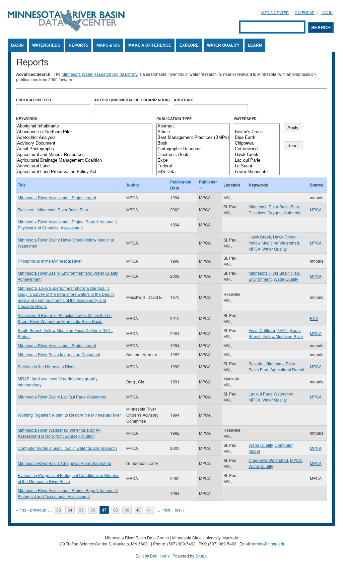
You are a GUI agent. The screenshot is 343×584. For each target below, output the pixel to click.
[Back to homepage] (66, 30)
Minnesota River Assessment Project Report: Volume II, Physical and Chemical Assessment (68, 224)
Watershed (245, 118)
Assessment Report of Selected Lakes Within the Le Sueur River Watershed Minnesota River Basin (65, 318)
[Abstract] (193, 126)
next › (167, 510)
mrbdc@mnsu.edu (268, 543)
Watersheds (46, 45)
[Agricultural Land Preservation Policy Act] (84, 172)
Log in (327, 12)
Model (254, 451)
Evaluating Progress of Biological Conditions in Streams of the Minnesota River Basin (68, 478)
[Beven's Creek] (256, 132)
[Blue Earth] (256, 138)
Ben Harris (159, 556)
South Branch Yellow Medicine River (276, 333)
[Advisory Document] (84, 143)
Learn (255, 45)
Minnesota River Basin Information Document (59, 354)
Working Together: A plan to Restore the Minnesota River (69, 415)
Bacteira (256, 363)
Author (132, 185)
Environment (260, 279)
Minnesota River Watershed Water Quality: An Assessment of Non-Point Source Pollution (59, 433)
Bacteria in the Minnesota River (46, 366)
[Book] (193, 143)
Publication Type (174, 118)
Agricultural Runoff (287, 369)
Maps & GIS (108, 45)
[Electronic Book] (193, 155)
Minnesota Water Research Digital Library (100, 74)
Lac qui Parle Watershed (271, 393)
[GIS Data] (193, 172)
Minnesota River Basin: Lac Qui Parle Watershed (62, 397)
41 (149, 510)
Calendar (305, 12)
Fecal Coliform (262, 330)
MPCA (316, 209)
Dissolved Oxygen (265, 212)
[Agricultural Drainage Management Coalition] (84, 160)
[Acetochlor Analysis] (84, 138)
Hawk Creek (260, 237)
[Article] (193, 132)
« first (21, 510)
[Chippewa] (256, 143)
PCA (314, 318)
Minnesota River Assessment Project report (57, 197)
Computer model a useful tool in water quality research (67, 448)
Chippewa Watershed (268, 460)
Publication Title (34, 99)
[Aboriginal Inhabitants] (84, 126)
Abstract (184, 99)
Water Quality (223, 45)
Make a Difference (149, 45)
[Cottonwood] (256, 149)
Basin (17, 45)
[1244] (256, 126)
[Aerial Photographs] (84, 149)
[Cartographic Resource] (193, 149)
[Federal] (193, 166)
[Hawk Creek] (256, 155)
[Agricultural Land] (84, 166)
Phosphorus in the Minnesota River (50, 261)
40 (138, 510)
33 (58, 510)
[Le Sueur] (256, 166)
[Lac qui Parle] (256, 160)
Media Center (275, 12)
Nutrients (292, 212)
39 (127, 510)
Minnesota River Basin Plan (274, 206)
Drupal (201, 556)
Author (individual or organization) (132, 99)
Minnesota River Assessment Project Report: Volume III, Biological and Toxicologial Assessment (68, 493)
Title (22, 185)
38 (115, 510)
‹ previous (37, 510)
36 (92, 510)
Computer (283, 445)
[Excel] (193, 160)
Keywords (26, 118)
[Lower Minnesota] (256, 172)
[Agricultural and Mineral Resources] (84, 155)
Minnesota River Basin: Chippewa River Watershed (64, 463)
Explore (189, 45)
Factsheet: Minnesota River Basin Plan (53, 209)
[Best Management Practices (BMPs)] (193, 138)
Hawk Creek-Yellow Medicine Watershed (274, 240)
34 (70, 510)
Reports (78, 45)
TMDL (282, 330)
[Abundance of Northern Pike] (84, 132)
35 (81, 510)
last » (180, 510)
